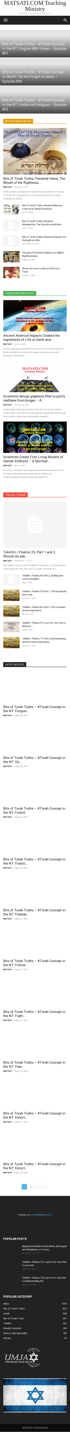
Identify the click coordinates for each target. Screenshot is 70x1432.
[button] (5, 20)
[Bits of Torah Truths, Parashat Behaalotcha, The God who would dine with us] (11, 225)
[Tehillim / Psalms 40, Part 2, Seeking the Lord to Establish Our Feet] (11, 579)
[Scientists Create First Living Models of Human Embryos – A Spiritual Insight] (35, 437)
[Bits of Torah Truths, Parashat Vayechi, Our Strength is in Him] (11, 241)
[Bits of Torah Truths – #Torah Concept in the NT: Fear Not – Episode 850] (35, 1043)
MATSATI (7, 187)
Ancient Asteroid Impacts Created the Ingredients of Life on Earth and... (31, 338)
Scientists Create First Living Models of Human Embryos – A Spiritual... (33, 459)
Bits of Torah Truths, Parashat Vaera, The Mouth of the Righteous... (34, 181)
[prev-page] (5, 284)
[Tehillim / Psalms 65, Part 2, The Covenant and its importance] (11, 611)
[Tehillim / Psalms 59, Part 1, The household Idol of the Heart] (11, 595)
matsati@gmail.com (41, 1214)
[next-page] (10, 284)
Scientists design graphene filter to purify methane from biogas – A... (34, 398)
